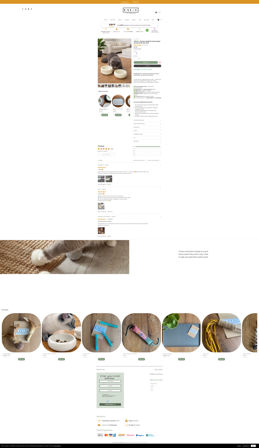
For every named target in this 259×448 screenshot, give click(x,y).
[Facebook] (23, 9)
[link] (141, 45)
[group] (114, 106)
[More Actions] (160, 165)
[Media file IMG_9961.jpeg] (101, 231)
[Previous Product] (97, 101)
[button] (158, 19)
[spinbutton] (136, 58)
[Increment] (139, 58)
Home (99, 36)
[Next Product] (131, 101)
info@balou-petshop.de (156, 374)
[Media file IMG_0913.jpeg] (101, 179)
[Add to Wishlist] (160, 62)
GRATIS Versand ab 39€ (137, 49)
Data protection (57, 446)
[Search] (161, 19)
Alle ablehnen (246, 446)
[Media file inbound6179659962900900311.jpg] (101, 206)
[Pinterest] (31, 9)
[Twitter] (28, 9)
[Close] (257, 446)
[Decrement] (134, 58)
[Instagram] (25, 9)
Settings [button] (239, 446)
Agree (253, 446)
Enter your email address (110, 377)
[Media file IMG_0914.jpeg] (108, 179)
